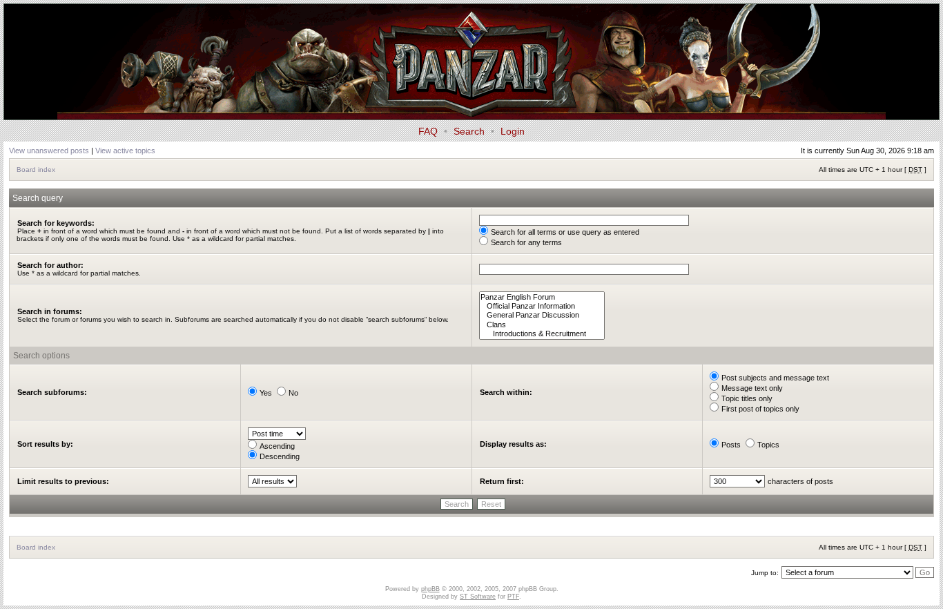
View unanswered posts (49, 150)
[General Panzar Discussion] (541, 315)
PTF (513, 596)
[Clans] (541, 324)
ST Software (478, 596)
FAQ (428, 131)
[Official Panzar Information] (541, 306)
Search (469, 131)
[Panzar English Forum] (541, 297)
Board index (36, 169)
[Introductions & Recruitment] (541, 333)
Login (512, 131)
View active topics (125, 150)
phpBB (430, 589)
